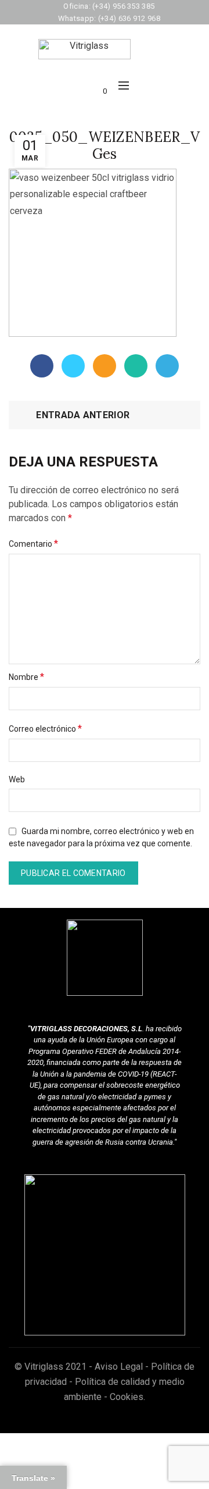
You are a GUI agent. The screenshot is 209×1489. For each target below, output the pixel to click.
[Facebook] (41, 365)
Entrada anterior (82, 415)
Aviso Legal (119, 1366)
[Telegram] (167, 365)
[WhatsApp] (135, 365)
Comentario (33, 543)
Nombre (26, 676)
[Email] (104, 365)
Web (17, 779)
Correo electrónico (45, 728)
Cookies (126, 1396)
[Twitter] (73, 365)
